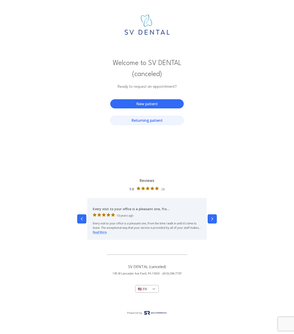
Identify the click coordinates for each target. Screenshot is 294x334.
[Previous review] (81, 219)
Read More (100, 232)
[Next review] (212, 219)
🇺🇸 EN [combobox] (142, 289)
